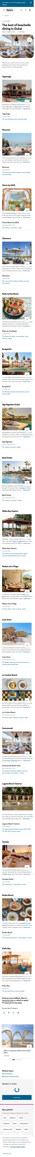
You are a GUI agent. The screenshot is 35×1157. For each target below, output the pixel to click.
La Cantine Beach (9, 712)
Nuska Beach (7, 932)
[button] (7, 1153)
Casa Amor (6, 657)
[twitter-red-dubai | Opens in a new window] (13, 1013)
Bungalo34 (6, 386)
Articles (7, 16)
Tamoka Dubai (7, 879)
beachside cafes (8, 1000)
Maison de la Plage (9, 604)
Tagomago (6, 114)
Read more (26, 109)
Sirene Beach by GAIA (10, 222)
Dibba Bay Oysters (9, 548)
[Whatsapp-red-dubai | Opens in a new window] (4, 1013)
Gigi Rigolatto (7, 442)
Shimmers (6, 276)
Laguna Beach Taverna (11, 824)
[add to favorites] (29, 39)
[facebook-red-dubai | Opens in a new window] (9, 1013)
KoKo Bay (6, 986)
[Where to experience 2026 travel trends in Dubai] (17, 1036)
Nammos (5, 167)
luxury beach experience (10, 760)
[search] (21, 10)
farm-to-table (17, 541)
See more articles (17, 1064)
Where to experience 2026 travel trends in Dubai (17, 1052)
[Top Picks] (26, 10)
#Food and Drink (7, 1074)
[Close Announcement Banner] (31, 2)
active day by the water (13, 1002)
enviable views (6, 874)
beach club (18, 106)
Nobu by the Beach (9, 331)
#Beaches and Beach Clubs (10, 1076)
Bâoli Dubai (6, 495)
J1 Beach (22, 488)
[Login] (30, 10)
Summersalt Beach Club (11, 766)
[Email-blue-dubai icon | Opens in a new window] (18, 1013)
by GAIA (13, 213)
